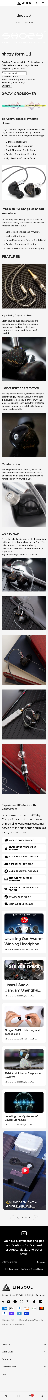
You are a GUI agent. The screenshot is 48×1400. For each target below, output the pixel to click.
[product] (6, 1396)
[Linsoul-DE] (24, 3)
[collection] (18, 1396)
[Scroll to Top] (43, 1386)
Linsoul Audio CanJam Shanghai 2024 (21, 990)
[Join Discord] (40, 1301)
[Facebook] (15, 1301)
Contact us (18, 1324)
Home (17, 22)
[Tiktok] (34, 1301)
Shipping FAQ (8, 1320)
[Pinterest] (3, 1302)
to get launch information (20, 554)
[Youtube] (8, 1301)
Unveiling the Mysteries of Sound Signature (21, 1118)
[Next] (35, 1217)
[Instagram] (21, 1301)
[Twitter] (28, 1301)
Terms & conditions (33, 1269)
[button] (43, 3)
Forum (5, 1324)
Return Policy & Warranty (31, 1320)
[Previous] (12, 1217)
